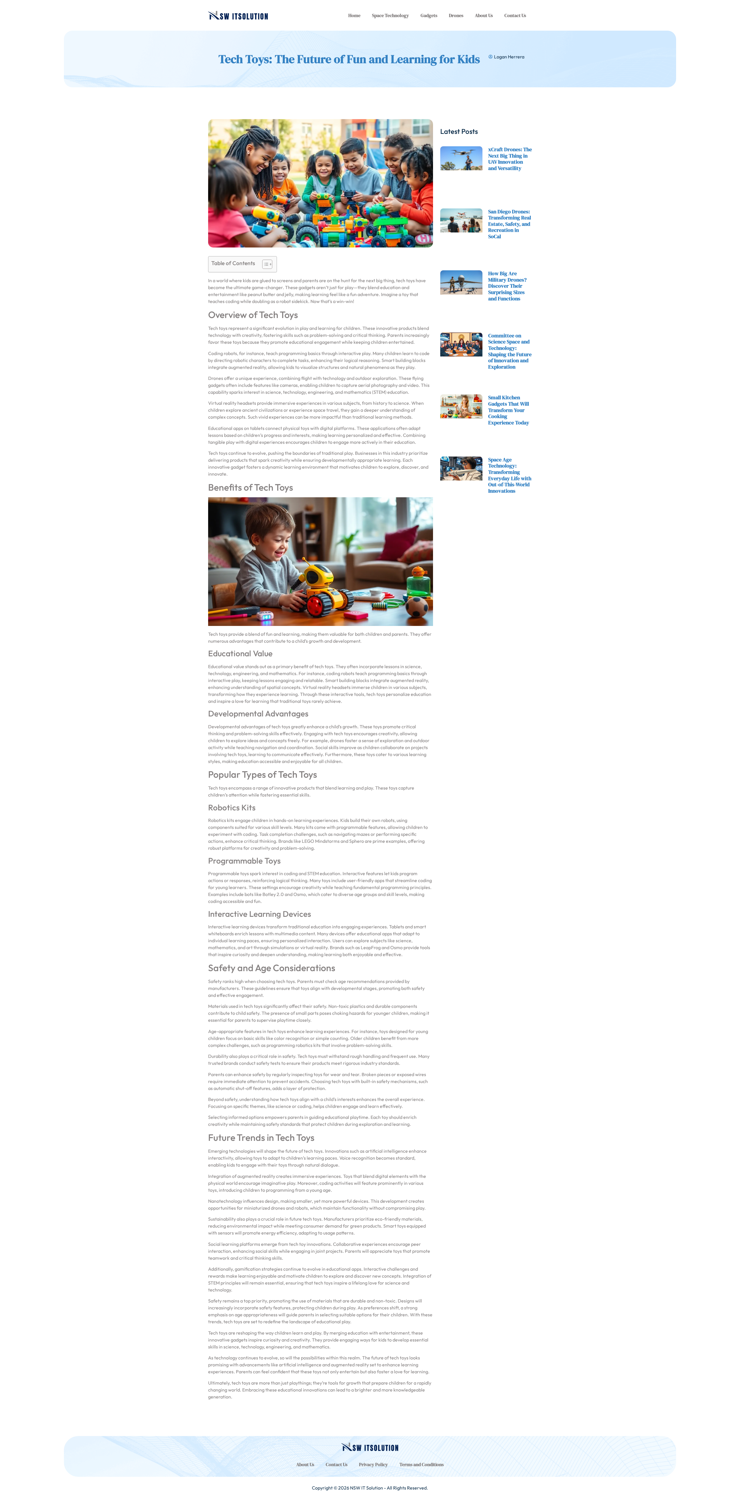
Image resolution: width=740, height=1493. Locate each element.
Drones (456, 15)
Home (354, 15)
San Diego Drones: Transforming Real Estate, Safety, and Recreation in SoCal (509, 224)
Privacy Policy (373, 1464)
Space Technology (390, 15)
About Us (484, 15)
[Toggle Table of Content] (264, 264)
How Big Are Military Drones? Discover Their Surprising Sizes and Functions (507, 286)
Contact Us (515, 15)
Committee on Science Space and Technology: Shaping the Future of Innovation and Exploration (510, 351)
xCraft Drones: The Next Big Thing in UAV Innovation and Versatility (510, 159)
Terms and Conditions (421, 1464)
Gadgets (429, 15)
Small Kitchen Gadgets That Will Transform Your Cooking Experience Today (508, 410)
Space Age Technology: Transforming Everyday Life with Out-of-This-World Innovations (509, 475)
